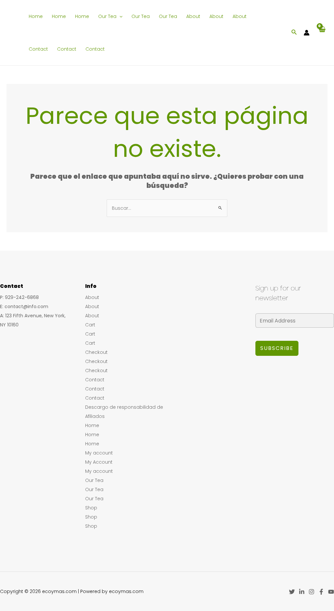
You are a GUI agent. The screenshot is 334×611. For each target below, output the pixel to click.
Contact (38, 49)
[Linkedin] (302, 592)
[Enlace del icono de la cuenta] (307, 33)
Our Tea (107, 16)
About (193, 16)
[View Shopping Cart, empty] (321, 32)
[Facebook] (321, 592)
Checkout (96, 352)
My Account (99, 462)
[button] (119, 16)
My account (99, 453)
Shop (91, 507)
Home (36, 16)
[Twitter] (292, 592)
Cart (90, 325)
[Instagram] (311, 592)
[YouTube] (331, 592)
